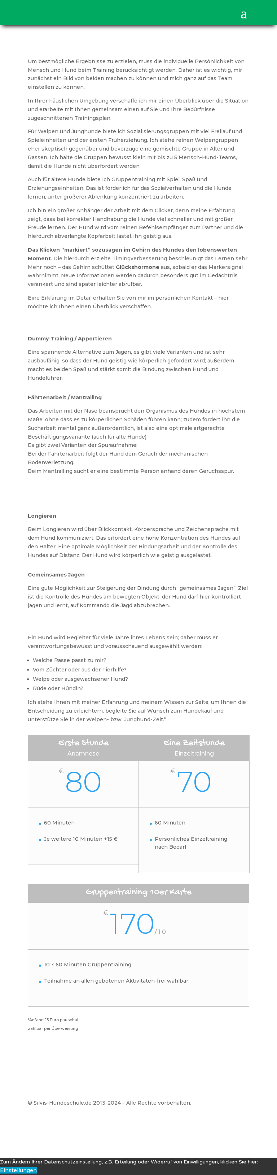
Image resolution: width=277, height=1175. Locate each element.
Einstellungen (18, 1170)
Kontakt (238, 1124)
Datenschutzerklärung (190, 1124)
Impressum (138, 1124)
